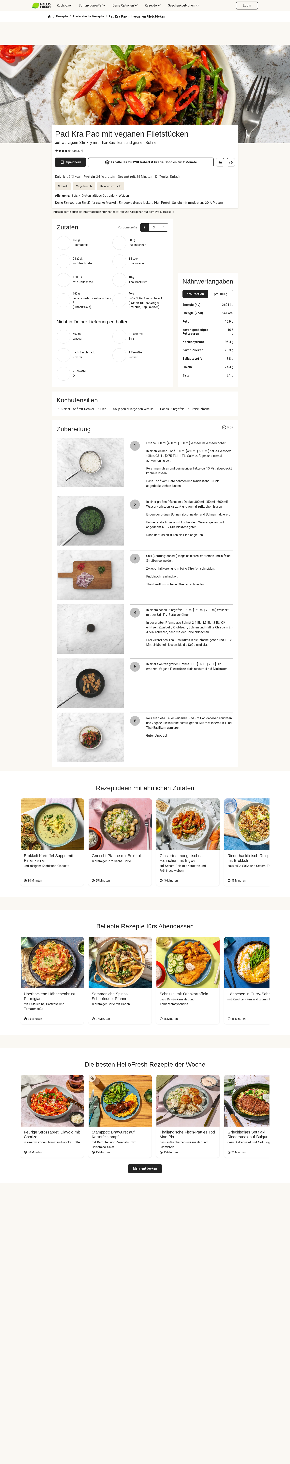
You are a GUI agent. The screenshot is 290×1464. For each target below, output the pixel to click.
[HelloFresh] (41, 5)
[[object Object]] (220, 162)
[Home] (49, 16)
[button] (112, 227)
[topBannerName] (145, 33)
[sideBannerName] (208, 243)
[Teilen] (231, 162)
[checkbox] (56, 150)
